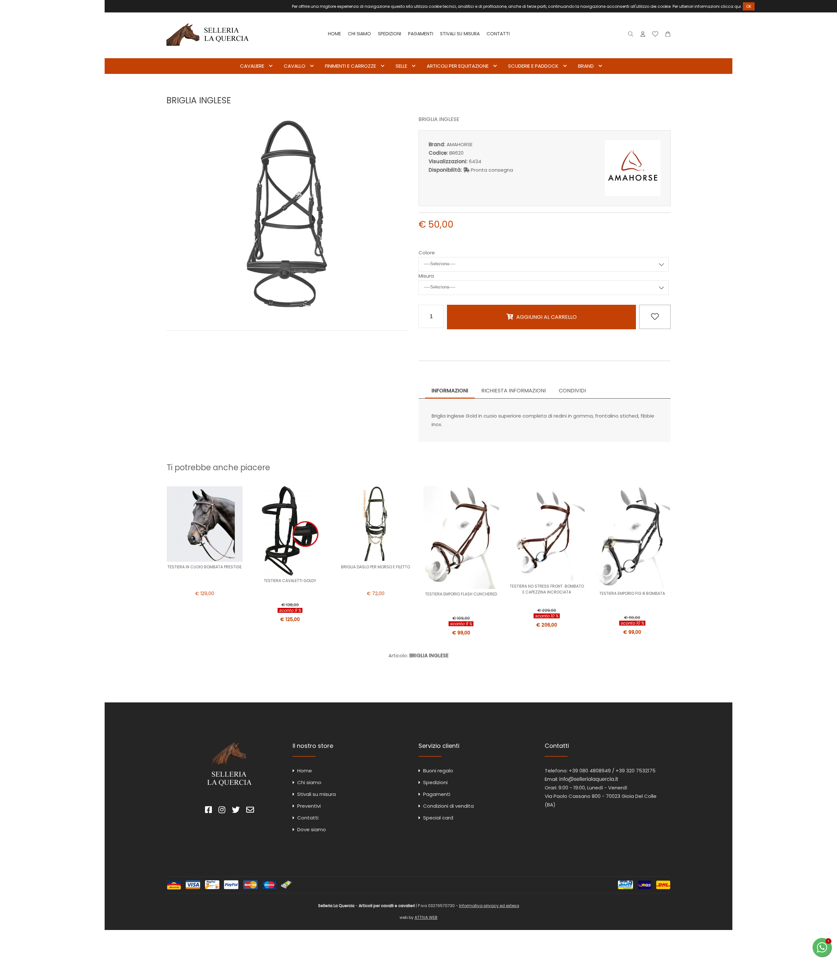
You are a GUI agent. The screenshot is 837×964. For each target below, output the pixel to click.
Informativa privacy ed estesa (489, 905)
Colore (426, 252)
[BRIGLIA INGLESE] (287, 316)
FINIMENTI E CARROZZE (350, 65)
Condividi (572, 390)
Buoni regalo (438, 770)
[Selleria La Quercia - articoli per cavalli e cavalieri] (207, 53)
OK (748, 6)
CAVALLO (294, 65)
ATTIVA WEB (426, 917)
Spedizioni (389, 33)
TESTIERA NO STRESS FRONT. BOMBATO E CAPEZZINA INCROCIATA (547, 589)
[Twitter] (236, 810)
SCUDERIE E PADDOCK (533, 65)
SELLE (401, 65)
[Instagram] (222, 810)
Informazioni (450, 390)
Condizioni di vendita (448, 805)
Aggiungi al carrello (546, 317)
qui (737, 6)
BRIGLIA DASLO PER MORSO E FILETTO (375, 567)
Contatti (498, 33)
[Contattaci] (668, 35)
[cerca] (631, 35)
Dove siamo (311, 829)
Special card (438, 817)
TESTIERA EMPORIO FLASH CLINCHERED (461, 594)
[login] (642, 35)
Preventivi (309, 805)
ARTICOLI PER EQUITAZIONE (457, 65)
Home (334, 33)
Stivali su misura (460, 33)
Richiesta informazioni (513, 390)
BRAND (586, 65)
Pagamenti (420, 33)
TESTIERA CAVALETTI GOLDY (290, 580)
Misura (426, 275)
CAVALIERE (252, 65)
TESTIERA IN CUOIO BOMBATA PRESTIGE (204, 567)
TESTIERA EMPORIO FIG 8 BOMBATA (632, 593)
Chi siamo (359, 33)
